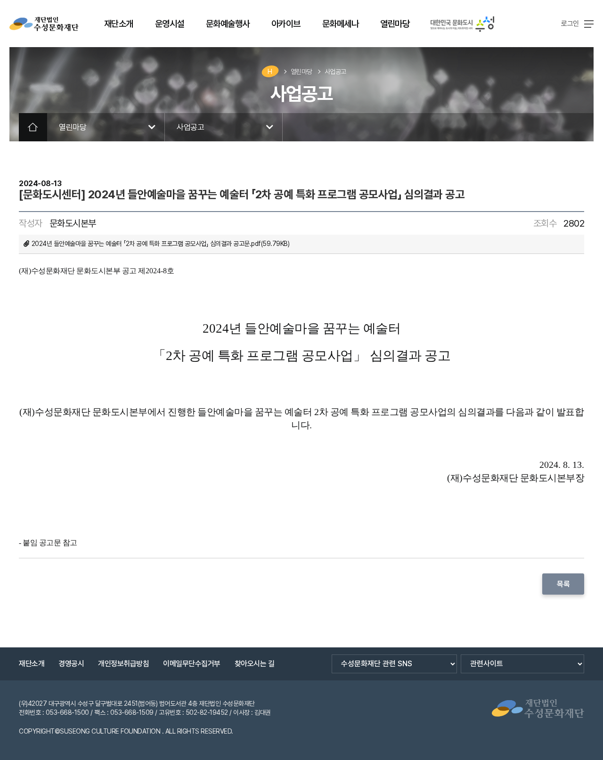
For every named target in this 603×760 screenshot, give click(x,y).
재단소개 (31, 663)
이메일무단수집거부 (191, 663)
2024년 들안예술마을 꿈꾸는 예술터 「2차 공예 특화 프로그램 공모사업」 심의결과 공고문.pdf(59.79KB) (161, 243)
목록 (563, 584)
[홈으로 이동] (44, 24)
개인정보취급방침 (123, 663)
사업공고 (335, 71)
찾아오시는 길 (255, 663)
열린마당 (301, 71)
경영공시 (71, 663)
